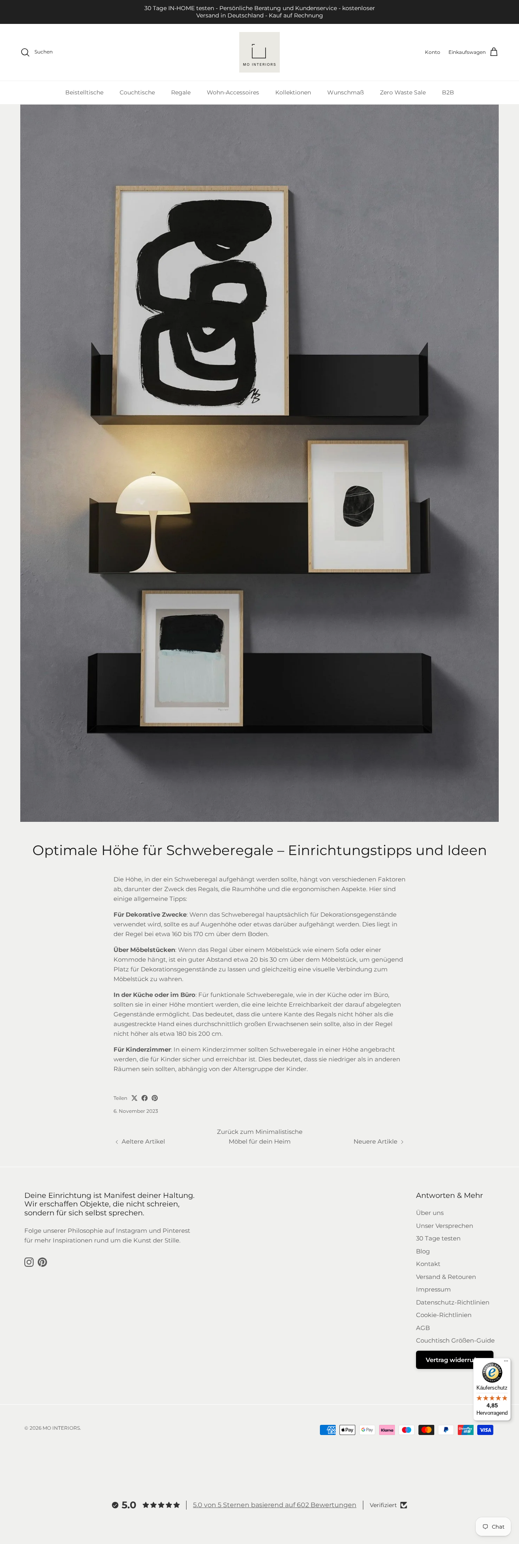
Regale (181, 92)
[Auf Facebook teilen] (145, 1098)
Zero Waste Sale (403, 92)
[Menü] (506, 1363)
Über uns (430, 1213)
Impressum (433, 1289)
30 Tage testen (438, 1238)
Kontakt (428, 1264)
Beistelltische (84, 92)
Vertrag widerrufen (455, 1360)
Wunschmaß (345, 92)
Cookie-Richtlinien (444, 1315)
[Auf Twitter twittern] (134, 1098)
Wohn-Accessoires (233, 92)
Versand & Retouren (446, 1277)
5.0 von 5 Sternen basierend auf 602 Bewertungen (274, 1505)
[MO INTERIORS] (259, 52)
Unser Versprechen (444, 1226)
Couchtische (137, 92)
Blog (423, 1251)
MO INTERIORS (61, 1428)
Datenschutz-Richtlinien (452, 1302)
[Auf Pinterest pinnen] (155, 1098)
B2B (448, 92)
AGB (423, 1328)
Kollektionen (293, 92)
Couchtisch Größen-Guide (455, 1340)
